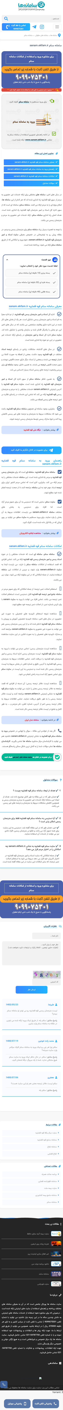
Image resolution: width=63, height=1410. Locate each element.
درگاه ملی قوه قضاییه (32, 430)
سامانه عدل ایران (32, 720)
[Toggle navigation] (57, 27)
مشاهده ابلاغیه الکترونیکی (30, 533)
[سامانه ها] (57, 36)
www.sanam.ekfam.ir (35, 139)
